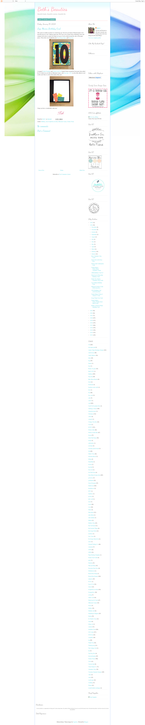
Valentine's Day (92, 669)
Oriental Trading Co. (93, 544)
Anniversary (91, 352)
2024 (91, 225)
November (94, 229)
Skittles (90, 608)
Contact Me (52, 19)
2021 (91, 315)
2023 (91, 310)
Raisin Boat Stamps (93, 576)
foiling (89, 459)
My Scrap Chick (92, 531)
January (94, 254)
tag (89, 640)
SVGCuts (90, 635)
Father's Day (91, 454)
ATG (70, 73)
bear (89, 366)
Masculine (90, 512)
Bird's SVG (91, 371)
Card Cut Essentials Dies (94, 406)
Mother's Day (91, 523)
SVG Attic (90, 632)
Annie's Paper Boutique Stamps (95, 350)
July (93, 239)
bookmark (90, 384)
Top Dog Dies (91, 653)
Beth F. (99, 28)
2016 (91, 327)
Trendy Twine (70, 121)
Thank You (91, 642)
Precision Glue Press (93, 568)
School (90, 587)
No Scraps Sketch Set (93, 539)
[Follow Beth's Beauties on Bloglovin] (94, 78)
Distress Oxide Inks (93, 432)
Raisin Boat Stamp (92, 573)
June (93, 241)
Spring (90, 616)
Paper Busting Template (94, 555)
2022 (91, 313)
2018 (91, 323)
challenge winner (92, 408)
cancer (89, 400)
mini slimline (91, 517)
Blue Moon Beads (92, 379)
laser (89, 501)
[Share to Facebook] (60, 119)
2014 (91, 332)
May (93, 244)
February (94, 251)
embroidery (91, 443)
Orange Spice (63, 37)
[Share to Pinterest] (62, 119)
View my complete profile (94, 38)
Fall (89, 451)
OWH (89, 552)
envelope (90, 446)
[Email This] (56, 119)
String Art (90, 624)
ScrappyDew (91, 592)
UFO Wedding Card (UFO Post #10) (96, 291)
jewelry (90, 496)
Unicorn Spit (91, 664)
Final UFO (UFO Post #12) (96, 260)
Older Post (82, 170)
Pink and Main (91, 565)
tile (89, 650)
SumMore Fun (91, 629)
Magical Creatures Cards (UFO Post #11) (97, 287)
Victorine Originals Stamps (94, 672)
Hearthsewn (91, 488)
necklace (90, 533)
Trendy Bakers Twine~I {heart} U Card (97, 294)
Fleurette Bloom (92, 456)
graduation (90, 480)
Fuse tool (90, 470)
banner (90, 363)
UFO (89, 661)
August (93, 237)
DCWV (90, 427)
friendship (90, 461)
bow (89, 390)
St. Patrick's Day (92, 619)
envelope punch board (93, 448)
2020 (91, 318)
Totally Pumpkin (46, 71)
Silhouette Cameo (62, 121)
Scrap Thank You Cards (97, 298)
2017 (91, 325)
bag (89, 360)
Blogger (86, 722)
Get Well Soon (91, 472)
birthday (43, 121)
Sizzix (89, 605)
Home (40, 19)
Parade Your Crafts (92, 557)
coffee (89, 416)
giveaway (90, 478)
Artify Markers (91, 355)
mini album (91, 515)
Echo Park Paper (92, 438)
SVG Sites (46, 19)
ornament (90, 547)
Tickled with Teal (57, 71)
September (94, 234)
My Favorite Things (93, 528)
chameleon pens (92, 411)
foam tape (66, 73)
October (94, 232)
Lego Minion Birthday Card (96, 283)
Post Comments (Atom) (64, 174)
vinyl (89, 677)
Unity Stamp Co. (92, 666)
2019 (91, 320)
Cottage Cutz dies (92, 422)
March (93, 249)
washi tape (90, 680)
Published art (91, 571)
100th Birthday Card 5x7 (97, 272)
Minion (90, 520)
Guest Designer (92, 483)
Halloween (90, 485)
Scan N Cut (91, 584)
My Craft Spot (91, 525)
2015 (91, 330)
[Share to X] (59, 119)
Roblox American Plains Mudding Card (97, 306)
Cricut (89, 424)
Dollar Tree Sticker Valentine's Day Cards (97, 279)
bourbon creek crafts (93, 387)
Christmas (90, 414)
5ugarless (75, 722)
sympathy (90, 637)
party (89, 560)
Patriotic (90, 563)
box (89, 392)
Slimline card (91, 611)
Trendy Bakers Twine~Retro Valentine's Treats (96, 269)
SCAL (90, 581)
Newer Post (41, 170)
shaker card (91, 597)
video (89, 674)
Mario (89, 509)
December (94, 227)
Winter (90, 685)
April (93, 246)
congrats (90, 419)
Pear (58, 37)
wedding (90, 682)
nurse (89, 541)
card (47, 121)
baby (89, 358)
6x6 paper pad (91, 347)
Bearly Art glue (92, 368)
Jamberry (90, 493)
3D (89, 344)
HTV (89, 491)
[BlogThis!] (57, 119)
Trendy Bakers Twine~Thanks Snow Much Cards (97, 301)
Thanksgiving (91, 645)
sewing (90, 595)
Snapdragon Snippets (93, 613)
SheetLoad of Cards (93, 600)
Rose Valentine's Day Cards (96, 256)
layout (89, 504)
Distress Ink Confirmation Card (97, 264)
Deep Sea (71, 37)
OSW (89, 549)
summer (90, 627)
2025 (91, 222)
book (89, 382)
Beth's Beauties (52, 9)
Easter (89, 435)
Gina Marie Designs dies (94, 475)
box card (90, 395)
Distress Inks (91, 430)
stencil (89, 621)
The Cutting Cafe (92, 648)
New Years (91, 536)
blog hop (90, 376)
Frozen (90, 464)
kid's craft (90, 499)
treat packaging (92, 656)
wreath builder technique (94, 688)
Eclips (89, 440)
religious (90, 579)
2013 (91, 335)
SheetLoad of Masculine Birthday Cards (97, 275)
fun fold (90, 467)
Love (89, 507)
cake (89, 398)
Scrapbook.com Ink (53, 121)
